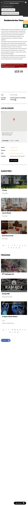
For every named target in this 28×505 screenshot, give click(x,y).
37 (12, 329)
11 (8, 247)
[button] (14, 120)
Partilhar (4, 340)
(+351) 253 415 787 (13, 147)
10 (25, 245)
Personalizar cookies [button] (7, 6)
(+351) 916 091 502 (13, 150)
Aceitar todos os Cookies (8, 9)
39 (17, 329)
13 (13, 247)
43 (9, 332)
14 (16, 247)
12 (11, 247)
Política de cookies (14, 3)
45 (15, 332)
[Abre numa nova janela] (14, 252)
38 (14, 329)
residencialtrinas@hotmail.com (16, 153)
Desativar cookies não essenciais (10, 13)
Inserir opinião (13, 160)
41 (22, 329)
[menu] (25, 2)
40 (20, 329)
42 (25, 329)
